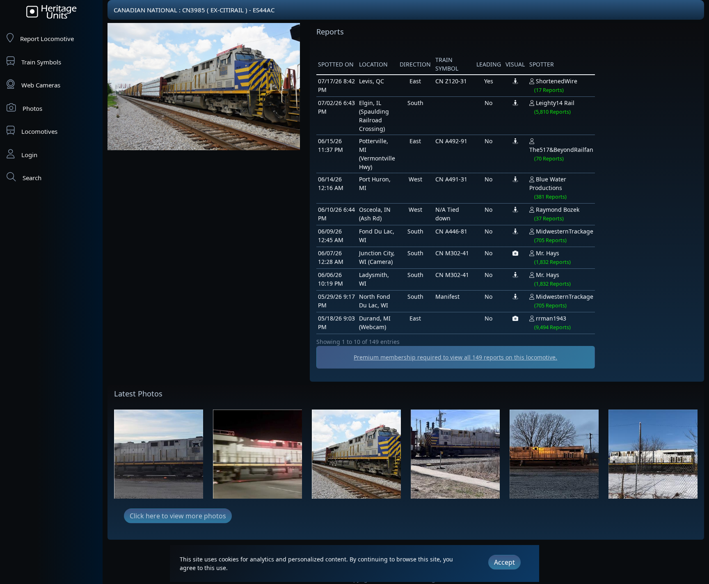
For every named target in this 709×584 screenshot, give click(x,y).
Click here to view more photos (178, 515)
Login (29, 155)
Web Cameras (40, 85)
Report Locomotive (47, 38)
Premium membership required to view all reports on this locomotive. (455, 357)
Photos (32, 108)
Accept (504, 562)
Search (32, 178)
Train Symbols (41, 62)
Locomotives (39, 131)
